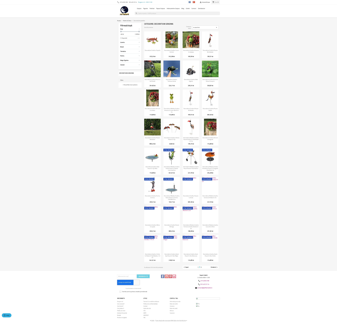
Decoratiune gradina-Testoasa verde (171, 80)
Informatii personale (175, 301)
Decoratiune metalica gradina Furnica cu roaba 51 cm (210, 196)
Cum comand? (120, 304)
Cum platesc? (120, 308)
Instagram (174, 276)
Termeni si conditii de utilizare (151, 301)
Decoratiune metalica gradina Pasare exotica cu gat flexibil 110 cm (191, 139)
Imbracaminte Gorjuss (173, 8)
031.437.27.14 (133, 2)
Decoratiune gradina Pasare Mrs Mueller (210, 51)
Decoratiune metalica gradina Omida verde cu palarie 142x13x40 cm (171, 168)
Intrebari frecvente (122, 313)
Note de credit (173, 308)
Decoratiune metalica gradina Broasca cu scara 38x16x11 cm (171, 110)
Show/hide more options (130, 85)
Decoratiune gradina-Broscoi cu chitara (152, 109)
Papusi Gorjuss (160, 8)
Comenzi (172, 306)
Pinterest (170, 276)
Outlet (188, 8)
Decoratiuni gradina (126, 73)
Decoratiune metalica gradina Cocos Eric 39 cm (210, 226)
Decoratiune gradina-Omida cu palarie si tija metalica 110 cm (152, 256)
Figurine (145, 8)
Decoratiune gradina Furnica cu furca (152, 196)
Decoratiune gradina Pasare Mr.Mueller (191, 109)
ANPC (144, 313)
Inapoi (186, 267)
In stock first (205, 27)
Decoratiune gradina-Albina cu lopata (152, 226)
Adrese (172, 311)
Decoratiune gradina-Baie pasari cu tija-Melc (152, 167)
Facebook (162, 276)
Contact (193, 8)
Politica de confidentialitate (150, 304)
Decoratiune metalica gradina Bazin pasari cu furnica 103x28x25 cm (171, 197)
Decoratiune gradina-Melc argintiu (191, 80)
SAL (144, 317)
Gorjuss (139, 8)
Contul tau (174, 298)
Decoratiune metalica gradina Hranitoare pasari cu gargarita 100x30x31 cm (210, 168)
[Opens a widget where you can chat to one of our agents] (6, 315)
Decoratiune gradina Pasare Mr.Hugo (171, 226)
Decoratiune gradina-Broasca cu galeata (191, 51)
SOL (144, 311)
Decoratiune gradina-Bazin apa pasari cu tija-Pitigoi (172, 255)
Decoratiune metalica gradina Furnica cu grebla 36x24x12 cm (191, 226)
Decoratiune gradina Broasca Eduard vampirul (210, 80)
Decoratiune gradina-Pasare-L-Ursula (191, 196)
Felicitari (152, 8)
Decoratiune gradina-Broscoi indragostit (210, 138)
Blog (182, 8)
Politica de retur (121, 311)
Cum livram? (120, 306)
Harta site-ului (147, 308)
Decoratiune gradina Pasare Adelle (210, 109)
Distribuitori (201, 8)
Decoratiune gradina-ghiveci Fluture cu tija (171, 138)
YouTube (166, 276)
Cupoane (172, 313)
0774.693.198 (124, 2)
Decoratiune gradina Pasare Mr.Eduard (152, 138)
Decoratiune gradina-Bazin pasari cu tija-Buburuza (191, 255)
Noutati (119, 315)
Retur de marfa (174, 304)
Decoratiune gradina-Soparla (152, 50)
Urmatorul (214, 267)
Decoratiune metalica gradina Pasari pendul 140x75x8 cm (191, 167)
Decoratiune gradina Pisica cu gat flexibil (152, 80)
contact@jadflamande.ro (204, 288)
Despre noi (120, 301)
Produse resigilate (122, 317)
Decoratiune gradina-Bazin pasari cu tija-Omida (210, 255)
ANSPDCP (145, 315)
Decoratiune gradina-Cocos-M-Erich (171, 51)
